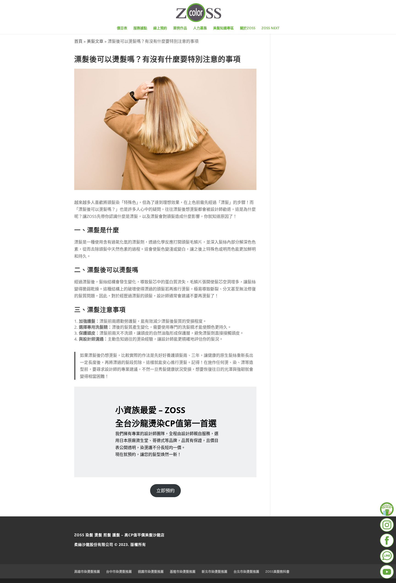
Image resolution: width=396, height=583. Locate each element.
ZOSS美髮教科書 (277, 571)
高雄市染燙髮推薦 (87, 571)
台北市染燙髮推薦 (246, 571)
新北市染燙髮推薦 (214, 571)
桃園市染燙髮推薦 (151, 571)
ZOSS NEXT (270, 28)
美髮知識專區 (223, 28)
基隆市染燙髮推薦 (182, 571)
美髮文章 (95, 41)
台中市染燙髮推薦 (119, 571)
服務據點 (140, 28)
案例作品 (180, 28)
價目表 (122, 28)
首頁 (78, 41)
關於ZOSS (247, 28)
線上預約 (160, 28)
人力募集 (200, 28)
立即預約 (165, 490)
